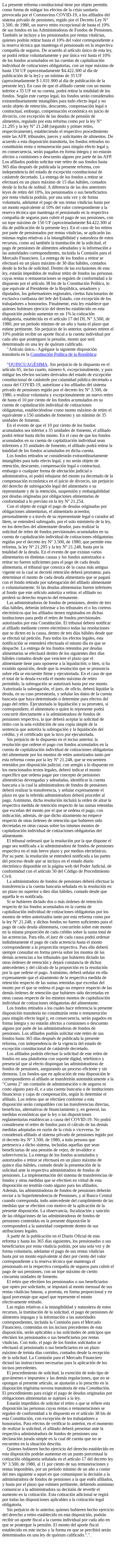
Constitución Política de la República (63, 354)
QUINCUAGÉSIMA (28, 364)
